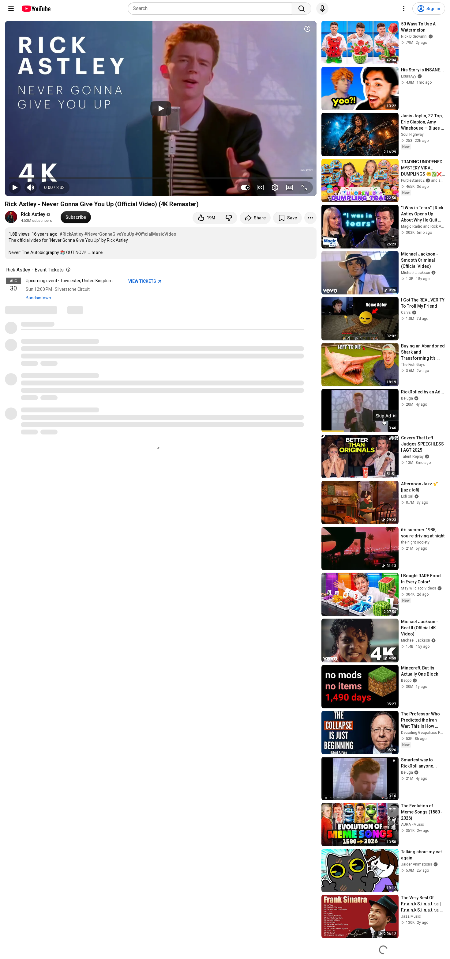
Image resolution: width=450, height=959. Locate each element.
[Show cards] (307, 28)
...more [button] (95, 252)
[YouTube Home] (36, 8)
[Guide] (11, 8)
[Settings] (403, 8)
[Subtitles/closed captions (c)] (260, 187)
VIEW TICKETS (142, 281)
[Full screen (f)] (304, 187)
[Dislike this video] (228, 218)
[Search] (301, 8)
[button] (54, 187)
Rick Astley (33, 214)
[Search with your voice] (322, 8)
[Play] (160, 108)
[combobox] (212, 8)
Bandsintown (38, 297)
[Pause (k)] (15, 187)
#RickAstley (71, 234)
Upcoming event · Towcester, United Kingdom (69, 280)
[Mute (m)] (30, 187)
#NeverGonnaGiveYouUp (109, 234)
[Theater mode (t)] (289, 187)
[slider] (161, 178)
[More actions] (310, 218)
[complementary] (67, 270)
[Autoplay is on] (245, 187)
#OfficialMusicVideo (155, 234)
